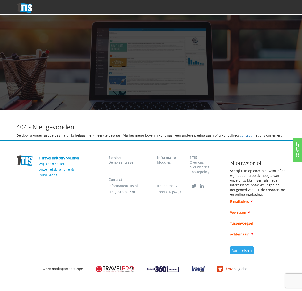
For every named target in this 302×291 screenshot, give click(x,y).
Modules (164, 162)
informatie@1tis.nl (123, 185)
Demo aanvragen (122, 162)
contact (246, 135)
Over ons (197, 162)
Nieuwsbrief (199, 167)
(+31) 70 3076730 (122, 192)
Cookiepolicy (199, 171)
